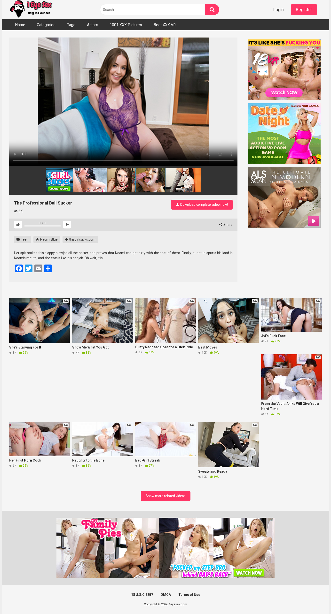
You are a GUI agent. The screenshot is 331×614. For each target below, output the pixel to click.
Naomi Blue (48, 239)
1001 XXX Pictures (126, 25)
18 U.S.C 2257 (142, 595)
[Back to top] (314, 599)
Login (278, 9)
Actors (92, 25)
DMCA (166, 595)
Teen (24, 239)
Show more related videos (166, 496)
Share (228, 225)
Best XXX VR (165, 25)
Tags (71, 25)
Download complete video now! (204, 204)
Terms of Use (189, 595)
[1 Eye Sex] (31, 9)
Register (304, 9)
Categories (46, 25)
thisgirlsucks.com (81, 239)
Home (20, 25)
